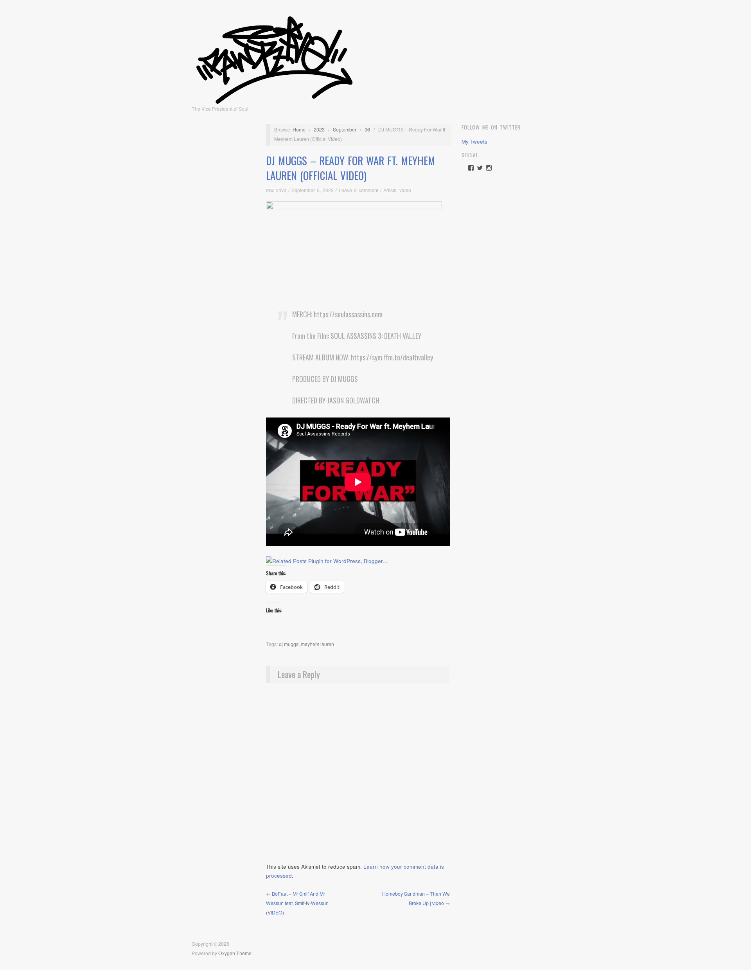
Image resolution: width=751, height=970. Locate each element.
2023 (319, 129)
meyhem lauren (317, 644)
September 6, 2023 (312, 190)
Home (299, 129)
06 (367, 129)
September (344, 129)
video (405, 190)
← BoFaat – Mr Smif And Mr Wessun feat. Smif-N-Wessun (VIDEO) (297, 903)
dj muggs (288, 644)
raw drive (276, 190)
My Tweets (474, 141)
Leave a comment (358, 190)
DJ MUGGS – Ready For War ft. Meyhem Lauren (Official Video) (350, 168)
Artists (389, 190)
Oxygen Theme (235, 953)
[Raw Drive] (274, 57)
